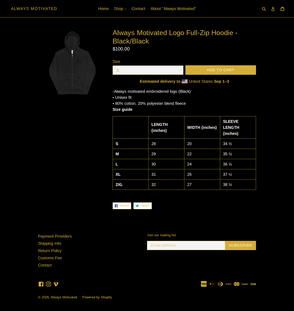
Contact (138, 8)
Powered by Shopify (97, 297)
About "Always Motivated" (173, 8)
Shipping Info (49, 243)
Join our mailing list (161, 235)
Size (116, 61)
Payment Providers (55, 236)
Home (103, 8)
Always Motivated (34, 8)
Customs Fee (50, 258)
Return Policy (50, 250)
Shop (121, 8)
